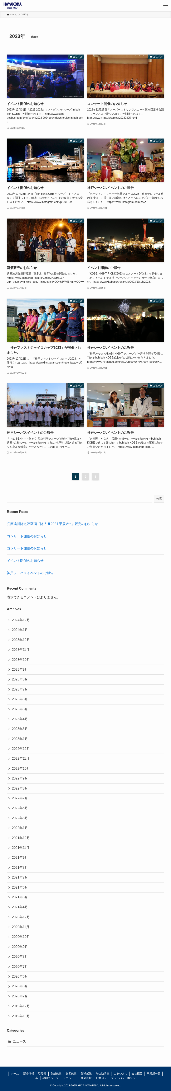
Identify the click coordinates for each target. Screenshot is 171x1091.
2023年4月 (20, 719)
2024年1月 (20, 630)
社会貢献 (86, 1078)
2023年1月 (20, 739)
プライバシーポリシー (124, 1078)
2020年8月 (20, 956)
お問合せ (101, 1078)
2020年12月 (21, 917)
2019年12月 (21, 1006)
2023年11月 (20, 649)
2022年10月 (21, 768)
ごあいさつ (120, 1073)
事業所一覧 (153, 1073)
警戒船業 (86, 1073)
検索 (159, 498)
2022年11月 (20, 758)
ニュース (19, 1041)
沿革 (35, 1078)
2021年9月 (20, 857)
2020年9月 (20, 947)
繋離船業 (56, 1073)
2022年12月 (21, 748)
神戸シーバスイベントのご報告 (30, 573)
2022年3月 (20, 818)
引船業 (42, 1073)
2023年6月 (20, 699)
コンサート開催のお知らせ (27, 536)
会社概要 (137, 1073)
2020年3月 (20, 986)
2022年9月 (20, 778)
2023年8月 (20, 679)
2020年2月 (20, 996)
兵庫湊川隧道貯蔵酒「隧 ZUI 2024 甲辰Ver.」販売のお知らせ (52, 524)
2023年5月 (20, 709)
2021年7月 (20, 877)
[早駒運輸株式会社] (12, 5)
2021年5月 (20, 897)
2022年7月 (20, 798)
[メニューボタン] (165, 5)
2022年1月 (20, 828)
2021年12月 (21, 838)
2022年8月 (20, 788)
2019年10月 (21, 1016)
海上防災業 (102, 1073)
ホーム (15, 1073)
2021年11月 (20, 847)
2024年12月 (21, 620)
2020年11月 (20, 927)
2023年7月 (20, 689)
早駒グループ (50, 1078)
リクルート (70, 1078)
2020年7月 (20, 966)
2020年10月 (21, 936)
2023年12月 (21, 640)
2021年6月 (20, 887)
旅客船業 (71, 1073)
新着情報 (28, 1073)
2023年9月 (20, 669)
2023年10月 (21, 659)
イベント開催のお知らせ (25, 560)
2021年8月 (20, 867)
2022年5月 (20, 808)
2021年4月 (20, 907)
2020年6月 (20, 976)
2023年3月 (20, 729)
